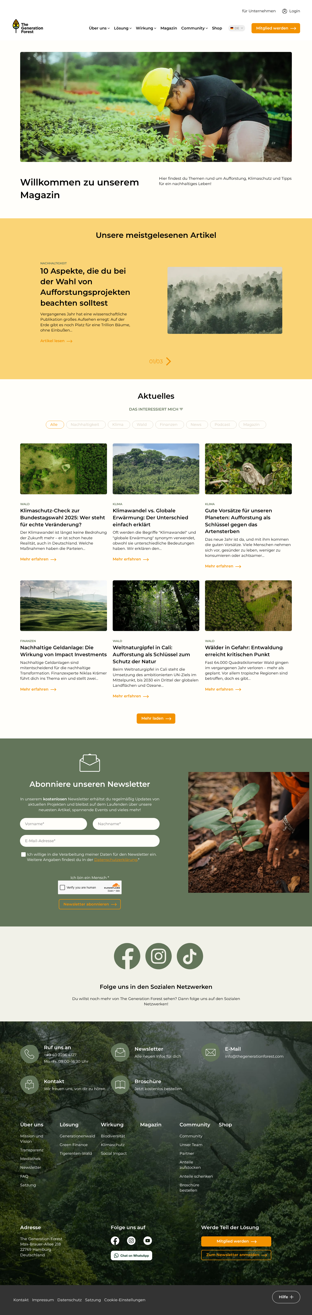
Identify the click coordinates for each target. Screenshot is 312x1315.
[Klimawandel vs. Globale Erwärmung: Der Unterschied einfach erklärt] (156, 470)
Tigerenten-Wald (76, 1153)
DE (237, 28)
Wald (142, 424)
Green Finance (74, 1144)
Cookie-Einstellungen (124, 1300)
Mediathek (30, 1158)
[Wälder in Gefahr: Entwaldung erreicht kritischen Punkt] (248, 607)
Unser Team (191, 1144)
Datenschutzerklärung (115, 859)
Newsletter (30, 1167)
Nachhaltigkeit (85, 424)
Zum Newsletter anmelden (232, 1254)
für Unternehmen (259, 11)
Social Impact (114, 1153)
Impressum (43, 1300)
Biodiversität (113, 1136)
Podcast (222, 424)
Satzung (28, 1185)
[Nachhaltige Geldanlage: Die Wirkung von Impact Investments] (63, 607)
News (196, 424)
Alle (54, 424)
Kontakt (21, 1300)
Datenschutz (69, 1300)
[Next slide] (167, 361)
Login (294, 11)
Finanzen (168, 424)
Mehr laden (152, 718)
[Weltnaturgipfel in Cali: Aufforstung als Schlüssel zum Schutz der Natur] (156, 607)
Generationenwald (77, 1136)
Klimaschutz (113, 1144)
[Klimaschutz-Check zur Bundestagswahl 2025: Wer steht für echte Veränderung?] (63, 470)
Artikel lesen (52, 341)
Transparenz (32, 1150)
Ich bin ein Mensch (89, 877)
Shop (217, 28)
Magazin (168, 28)
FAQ (24, 1176)
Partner (187, 1153)
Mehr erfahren (34, 559)
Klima (118, 424)
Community (191, 1136)
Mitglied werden (272, 28)
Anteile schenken (196, 1176)
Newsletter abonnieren (86, 904)
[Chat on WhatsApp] (156, 1255)
